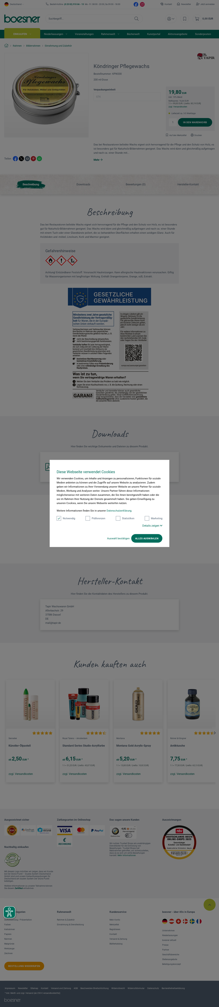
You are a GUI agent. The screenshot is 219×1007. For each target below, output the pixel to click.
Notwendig (69, 518)
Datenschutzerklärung (119, 510)
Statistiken (128, 518)
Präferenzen (98, 518)
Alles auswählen (146, 538)
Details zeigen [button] (151, 525)
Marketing (156, 518)
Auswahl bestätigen (118, 538)
